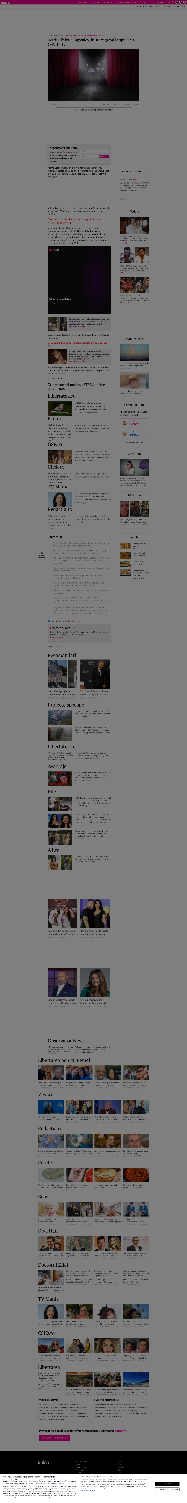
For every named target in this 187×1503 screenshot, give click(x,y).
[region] (93, 1488)
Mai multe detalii (59, 1483)
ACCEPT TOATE (167, 1484)
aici (23, 1493)
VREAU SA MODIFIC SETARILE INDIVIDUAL (167, 1489)
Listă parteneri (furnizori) (88, 1490)
